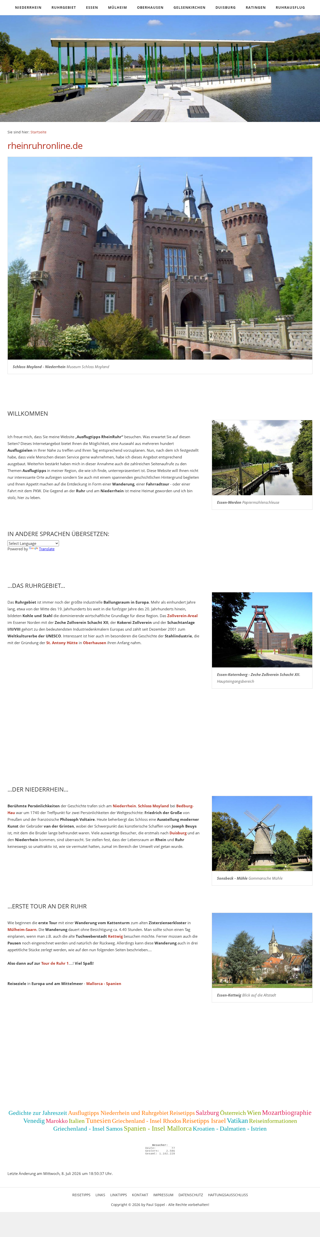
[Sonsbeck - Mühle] (262, 833)
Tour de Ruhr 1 (55, 963)
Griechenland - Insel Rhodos (146, 1121)
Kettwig (115, 936)
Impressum (163, 1194)
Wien (254, 1112)
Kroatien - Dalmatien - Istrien (230, 1128)
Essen (92, 7)
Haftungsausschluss (228, 1194)
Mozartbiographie (287, 1112)
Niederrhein (28, 7)
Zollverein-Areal (182, 615)
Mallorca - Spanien (103, 983)
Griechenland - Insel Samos (88, 1128)
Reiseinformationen (273, 1121)
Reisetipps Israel (204, 1120)
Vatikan (237, 1120)
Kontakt (140, 1194)
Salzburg (207, 1112)
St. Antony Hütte (62, 642)
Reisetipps (182, 1113)
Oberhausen (150, 7)
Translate (46, 548)
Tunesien (98, 1120)
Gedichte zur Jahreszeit (37, 1112)
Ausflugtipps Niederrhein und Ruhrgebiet (118, 1113)
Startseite (38, 132)
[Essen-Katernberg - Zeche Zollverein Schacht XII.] (262, 629)
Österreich (233, 1112)
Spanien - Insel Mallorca (158, 1128)
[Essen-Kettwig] (262, 950)
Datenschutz (190, 1194)
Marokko (57, 1121)
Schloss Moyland (153, 805)
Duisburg (226, 7)
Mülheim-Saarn (22, 929)
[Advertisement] (158, 740)
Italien (77, 1120)
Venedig (34, 1120)
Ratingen (256, 7)
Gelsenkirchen (190, 7)
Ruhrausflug (290, 7)
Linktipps (118, 1194)
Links (100, 1194)
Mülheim (117, 7)
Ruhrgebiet (64, 7)
